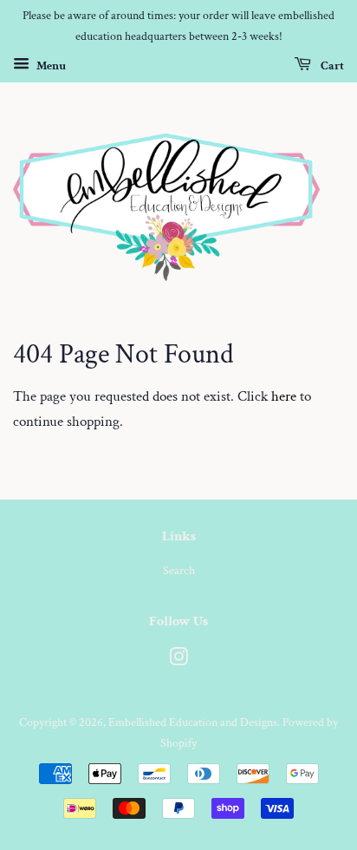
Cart (331, 65)
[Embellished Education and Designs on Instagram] (178, 660)
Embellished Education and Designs (192, 722)
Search (179, 570)
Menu (50, 65)
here (283, 396)
